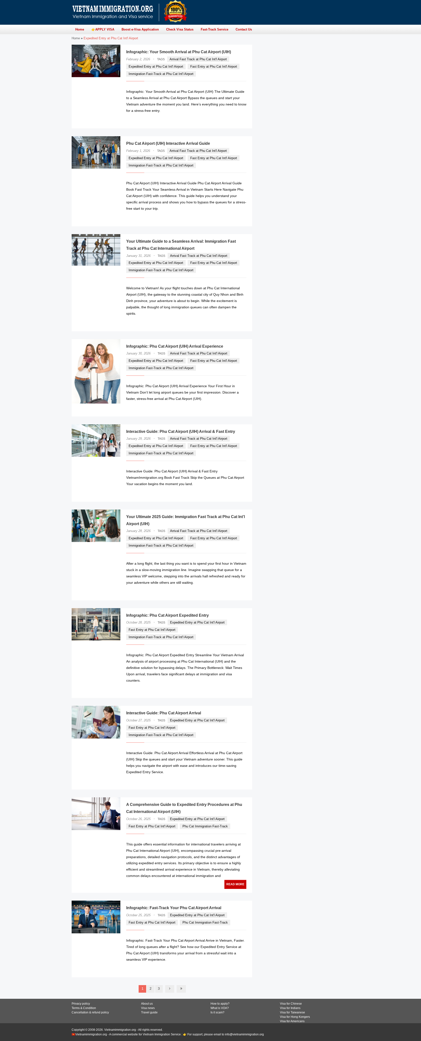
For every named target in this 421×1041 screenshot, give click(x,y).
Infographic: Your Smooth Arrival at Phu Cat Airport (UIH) (178, 52)
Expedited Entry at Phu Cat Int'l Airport (156, 66)
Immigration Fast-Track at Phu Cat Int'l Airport (161, 74)
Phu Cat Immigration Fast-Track (205, 826)
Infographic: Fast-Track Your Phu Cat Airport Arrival (173, 908)
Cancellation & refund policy (90, 1012)
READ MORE (231, 120)
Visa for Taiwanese (292, 1012)
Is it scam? (217, 1012)
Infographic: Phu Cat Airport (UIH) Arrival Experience (174, 346)
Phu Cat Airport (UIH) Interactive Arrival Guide (168, 143)
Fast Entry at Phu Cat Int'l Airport (213, 66)
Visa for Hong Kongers (295, 1017)
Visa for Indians (290, 1008)
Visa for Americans (292, 1021)
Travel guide (149, 1012)
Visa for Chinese (291, 1003)
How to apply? (220, 1003)
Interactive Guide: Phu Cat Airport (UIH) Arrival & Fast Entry (180, 431)
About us (147, 1003)
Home (76, 38)
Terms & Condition (84, 1008)
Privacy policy (81, 1003)
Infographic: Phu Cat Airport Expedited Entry (167, 615)
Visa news (148, 1008)
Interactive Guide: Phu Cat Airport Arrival (163, 713)
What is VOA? (219, 1008)
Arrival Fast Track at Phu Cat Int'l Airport (198, 59)
